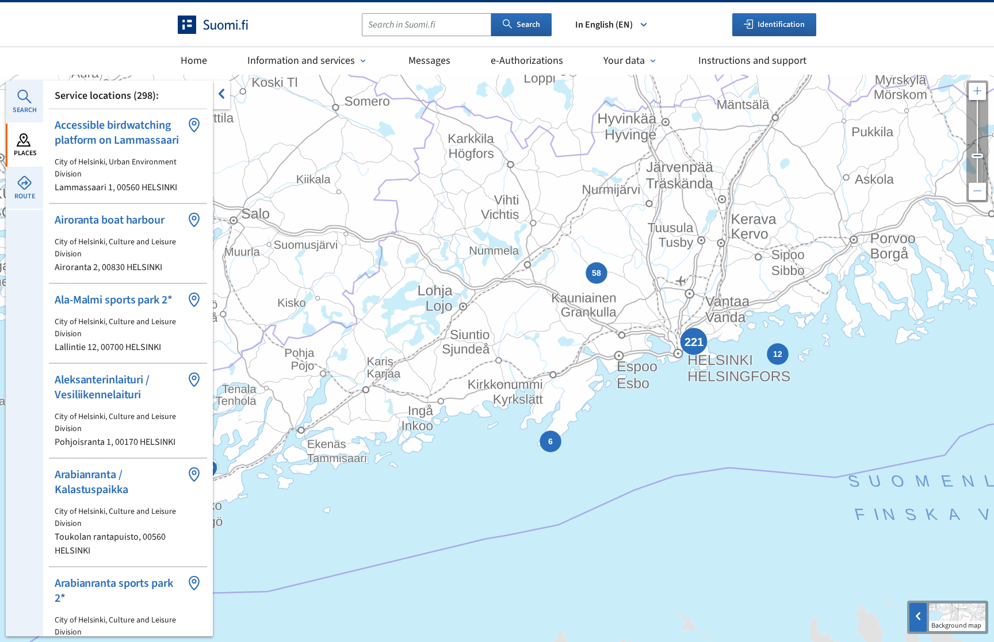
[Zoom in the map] (977, 91)
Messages (429, 60)
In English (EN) (604, 24)
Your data (624, 60)
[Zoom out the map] (977, 191)
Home (194, 60)
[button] (128, 156)
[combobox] (426, 24)
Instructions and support (752, 60)
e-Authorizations (527, 60)
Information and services (301, 60)
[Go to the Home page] (223, 25)
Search (528, 24)
